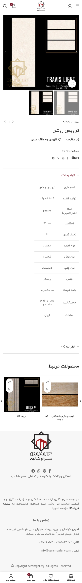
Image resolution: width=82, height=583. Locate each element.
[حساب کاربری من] (70, 6)
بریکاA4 (21, 416)
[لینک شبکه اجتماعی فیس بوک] (68, 158)
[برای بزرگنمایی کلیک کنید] (72, 84)
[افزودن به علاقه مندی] (47, 382)
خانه (76, 122)
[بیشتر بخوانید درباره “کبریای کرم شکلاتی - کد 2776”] (47, 389)
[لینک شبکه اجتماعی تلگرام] (53, 158)
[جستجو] (5, 6)
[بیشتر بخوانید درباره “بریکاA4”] (9, 389)
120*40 (66, 122)
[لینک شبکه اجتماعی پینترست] (63, 158)
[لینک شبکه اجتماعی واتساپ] (58, 158)
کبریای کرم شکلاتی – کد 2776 (59, 418)
